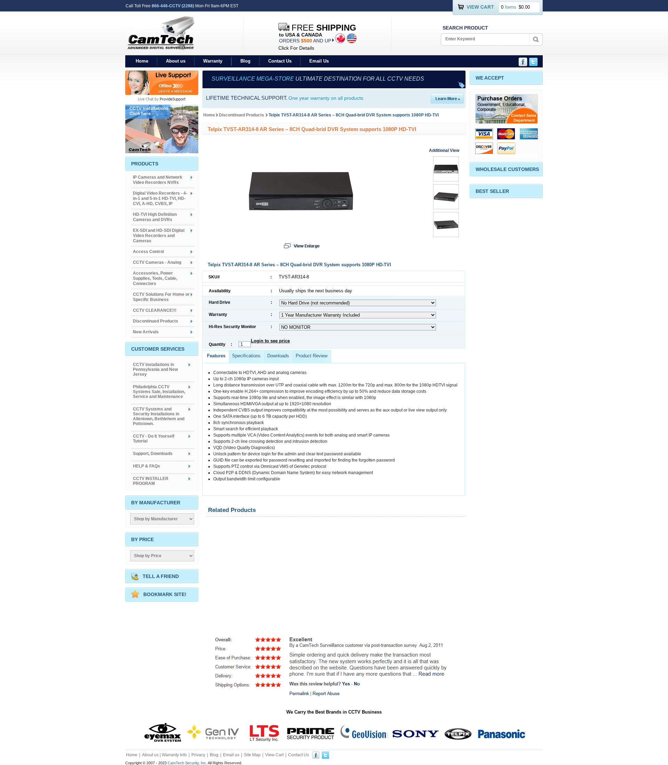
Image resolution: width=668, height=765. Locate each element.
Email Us (319, 61)
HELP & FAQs (146, 466)
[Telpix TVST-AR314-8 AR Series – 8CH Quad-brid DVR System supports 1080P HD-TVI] (301, 208)
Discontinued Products (241, 115)
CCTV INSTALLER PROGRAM (150, 481)
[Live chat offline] (161, 93)
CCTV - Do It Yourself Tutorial (153, 438)
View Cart (274, 754)
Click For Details (296, 48)
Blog (245, 61)
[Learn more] (447, 102)
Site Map (252, 754)
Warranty (212, 61)
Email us (231, 754)
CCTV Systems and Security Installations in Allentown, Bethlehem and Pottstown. (158, 416)
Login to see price (270, 340)
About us (175, 61)
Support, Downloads (153, 453)
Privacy (198, 754)
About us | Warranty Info (164, 754)
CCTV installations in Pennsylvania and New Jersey (155, 369)
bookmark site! (164, 594)
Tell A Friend (161, 576)
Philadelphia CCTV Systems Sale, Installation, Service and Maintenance (159, 391)
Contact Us (280, 61)
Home (142, 61)
